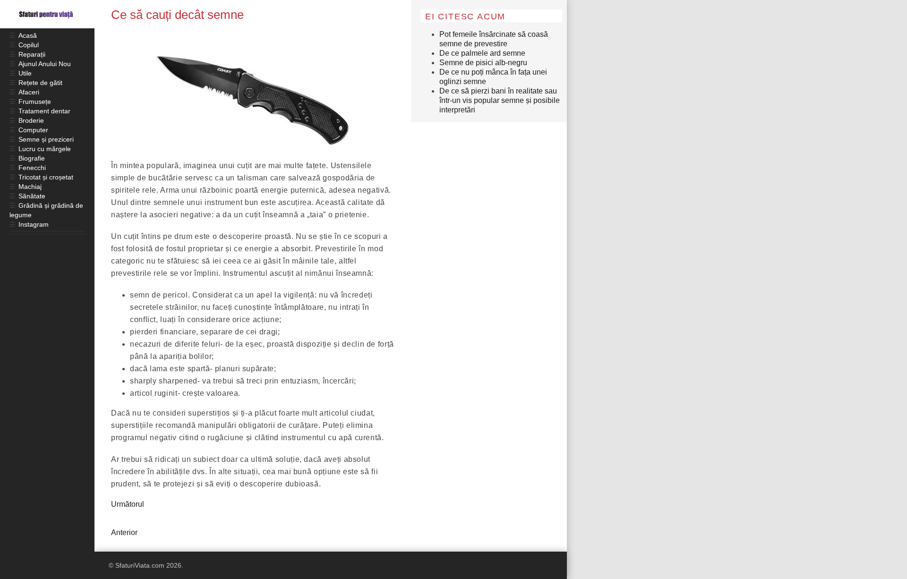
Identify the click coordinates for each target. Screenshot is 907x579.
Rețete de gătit (40, 82)
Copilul (28, 45)
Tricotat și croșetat (45, 177)
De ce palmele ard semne (482, 53)
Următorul (127, 504)
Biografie (31, 158)
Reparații (31, 54)
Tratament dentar (44, 111)
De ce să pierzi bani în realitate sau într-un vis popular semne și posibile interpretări (499, 100)
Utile (25, 73)
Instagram (33, 224)
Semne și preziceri (46, 139)
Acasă (27, 35)
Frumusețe (34, 101)
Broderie (31, 120)
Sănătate (31, 196)
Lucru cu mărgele (44, 149)
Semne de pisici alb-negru (483, 63)
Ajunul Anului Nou (44, 64)
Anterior (124, 532)
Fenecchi (32, 167)
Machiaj (30, 186)
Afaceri (28, 92)
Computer (33, 130)
